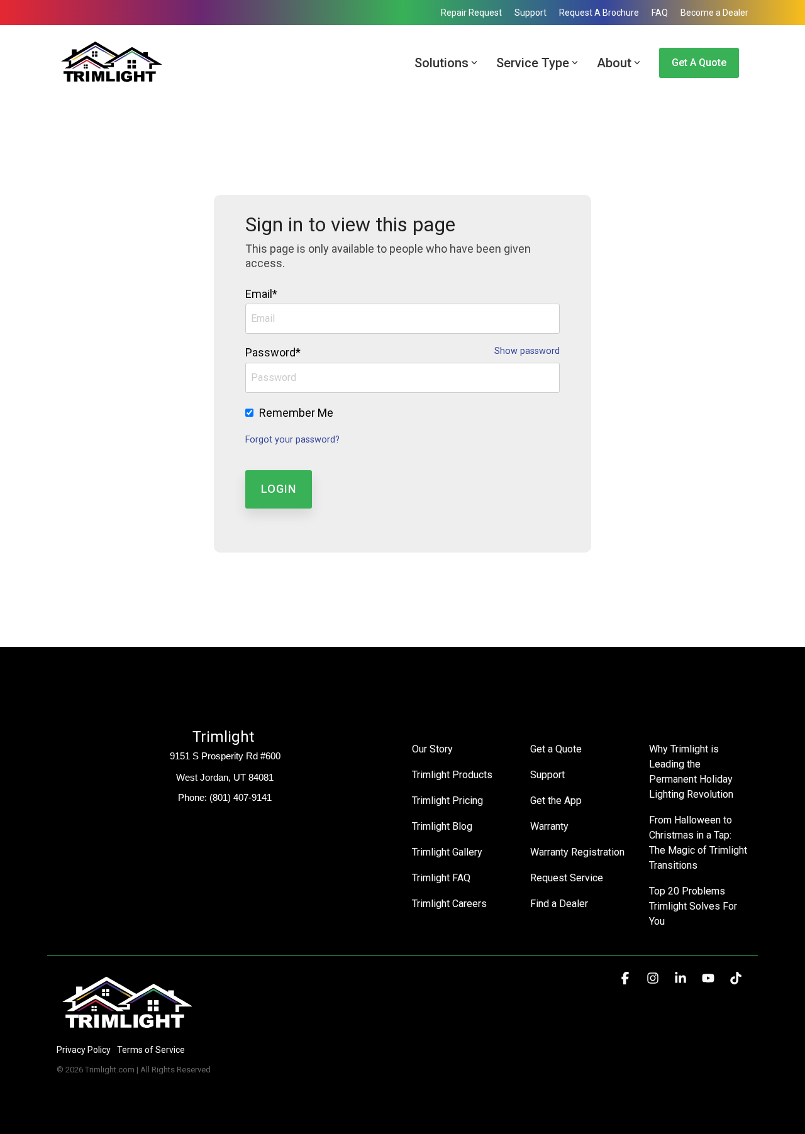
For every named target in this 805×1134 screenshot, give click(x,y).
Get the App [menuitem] (556, 800)
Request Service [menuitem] (566, 878)
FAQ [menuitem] (660, 13)
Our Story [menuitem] (432, 749)
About (614, 62)
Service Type (532, 62)
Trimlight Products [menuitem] (452, 775)
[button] (626, 979)
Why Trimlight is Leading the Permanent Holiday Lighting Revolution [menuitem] (692, 771)
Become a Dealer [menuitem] (714, 13)
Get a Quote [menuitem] (556, 749)
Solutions (441, 62)
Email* (261, 293)
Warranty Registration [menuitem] (577, 852)
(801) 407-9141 (240, 797)
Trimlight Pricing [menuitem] (447, 800)
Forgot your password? (292, 439)
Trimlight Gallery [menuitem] (447, 852)
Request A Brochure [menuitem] (599, 13)
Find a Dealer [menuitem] (559, 904)
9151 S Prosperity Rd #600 (225, 756)
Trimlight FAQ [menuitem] (441, 878)
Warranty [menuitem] (549, 826)
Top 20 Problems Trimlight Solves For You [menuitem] (694, 906)
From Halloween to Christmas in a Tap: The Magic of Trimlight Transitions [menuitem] (698, 842)
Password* (273, 352)
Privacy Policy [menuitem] (84, 1050)
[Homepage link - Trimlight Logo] (127, 1028)
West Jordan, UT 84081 (225, 777)
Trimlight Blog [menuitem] (442, 826)
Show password (527, 351)
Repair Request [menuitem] (471, 13)
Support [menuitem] (530, 13)
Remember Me (296, 412)
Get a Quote (699, 63)
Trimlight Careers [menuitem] (449, 904)
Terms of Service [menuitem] (151, 1050)
